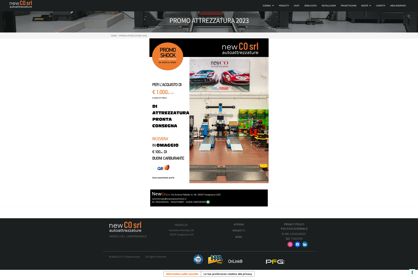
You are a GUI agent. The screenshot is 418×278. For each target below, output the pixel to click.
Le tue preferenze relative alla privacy (228, 274)
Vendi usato (310, 5)
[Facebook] (297, 244)
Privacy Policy (294, 224)
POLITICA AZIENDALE (294, 228)
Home (114, 35)
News (238, 236)
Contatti (380, 5)
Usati (296, 5)
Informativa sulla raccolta (182, 274)
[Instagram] (290, 244)
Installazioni (329, 5)
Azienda (267, 5)
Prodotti (284, 5)
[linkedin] (305, 244)
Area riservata (398, 5)
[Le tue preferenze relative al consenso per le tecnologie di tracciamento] (412, 272)
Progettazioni (348, 5)
